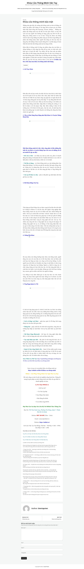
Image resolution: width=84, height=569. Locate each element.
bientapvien (43, 508)
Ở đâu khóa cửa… (26, 519)
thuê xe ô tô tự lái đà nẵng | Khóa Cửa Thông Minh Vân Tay (54, 8)
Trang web (23, 552)
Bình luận (23, 527)
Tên (22, 542)
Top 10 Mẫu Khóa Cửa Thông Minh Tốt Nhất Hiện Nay (35, 439)
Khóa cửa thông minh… (57, 519)
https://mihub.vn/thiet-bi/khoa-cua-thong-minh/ (42, 370)
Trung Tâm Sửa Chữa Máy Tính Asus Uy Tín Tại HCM (42, 11)
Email (22, 547)
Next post (59, 517)
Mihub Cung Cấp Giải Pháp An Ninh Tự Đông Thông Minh (29, 8)
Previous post (25, 517)
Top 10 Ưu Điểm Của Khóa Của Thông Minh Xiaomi (35, 436)
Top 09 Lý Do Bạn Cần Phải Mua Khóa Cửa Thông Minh (36, 433)
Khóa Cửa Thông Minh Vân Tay (42, 3)
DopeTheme (46, 566)
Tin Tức (24, 19)
